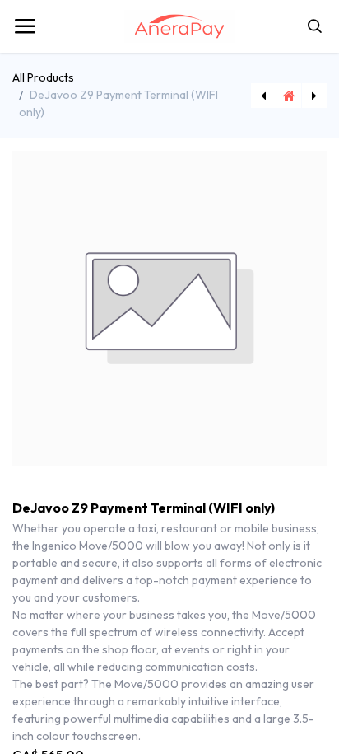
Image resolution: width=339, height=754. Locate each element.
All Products (43, 77)
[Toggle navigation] (24, 26)
